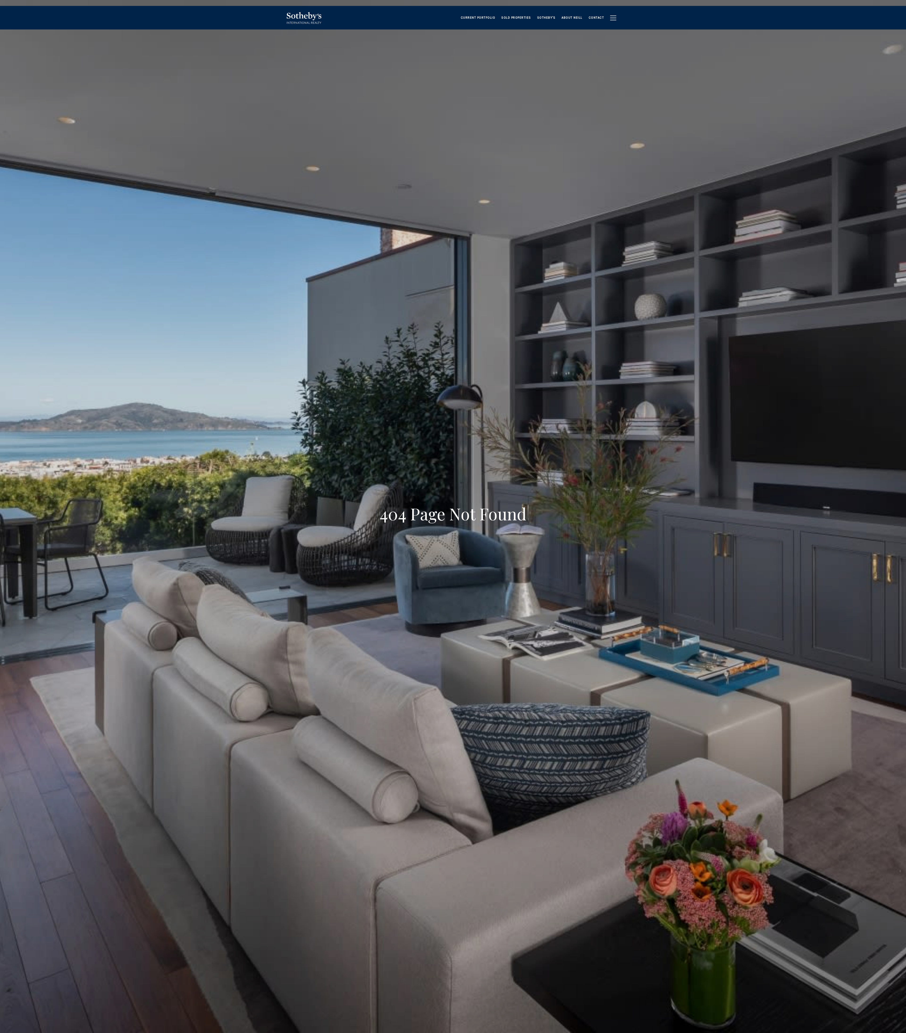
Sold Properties (516, 17)
